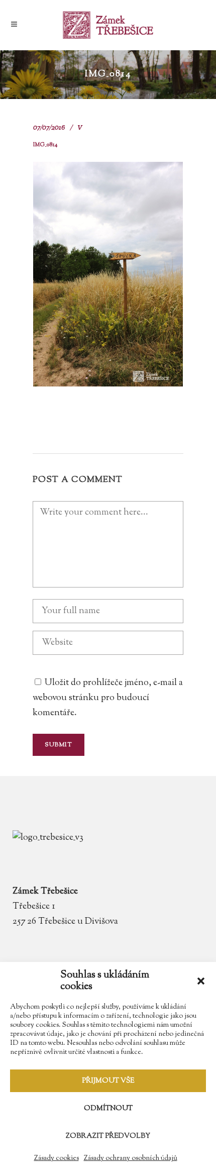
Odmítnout (108, 1109)
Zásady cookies (56, 1158)
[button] (201, 981)
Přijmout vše (108, 1081)
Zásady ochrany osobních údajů (130, 1158)
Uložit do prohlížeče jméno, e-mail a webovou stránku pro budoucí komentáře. (108, 698)
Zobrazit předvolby (108, 1136)
